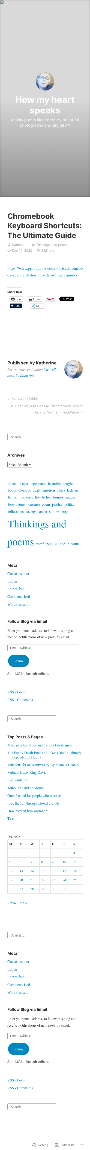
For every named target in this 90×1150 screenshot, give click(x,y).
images (70, 497)
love (11, 504)
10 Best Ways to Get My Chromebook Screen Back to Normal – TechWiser (45, 409)
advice (12, 483)
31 (64, 889)
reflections (16, 511)
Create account (18, 573)
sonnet (42, 511)
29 (42, 889)
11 (75, 862)
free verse (26, 497)
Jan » (23, 902)
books (12, 490)
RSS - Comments (20, 699)
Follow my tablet (22, 399)
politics (69, 504)
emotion (48, 490)
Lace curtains (17, 779)
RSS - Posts (16, 691)
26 (10, 889)
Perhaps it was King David (27, 772)
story (64, 511)
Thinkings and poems (52, 245)
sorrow (54, 511)
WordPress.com (18, 604)
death (37, 490)
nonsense (33, 504)
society (31, 511)
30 (53, 889)
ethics (61, 490)
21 (32, 880)
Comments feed (18, 596)
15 (42, 871)
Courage (24, 490)
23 (53, 880)
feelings (72, 490)
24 (64, 880)
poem (46, 504)
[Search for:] (31, 436)
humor (58, 497)
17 (64, 871)
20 (21, 880)
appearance (38, 483)
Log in (12, 581)
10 (64, 862)
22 (42, 880)
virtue (75, 543)
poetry (57, 504)
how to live (43, 497)
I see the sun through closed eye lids (33, 803)
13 (21, 871)
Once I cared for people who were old (35, 795)
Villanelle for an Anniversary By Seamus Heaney (43, 764)
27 (21, 889)
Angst (23, 483)
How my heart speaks (45, 105)
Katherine (19, 245)
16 (53, 871)
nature (20, 504)
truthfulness (44, 543)
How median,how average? (27, 810)
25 (75, 880)
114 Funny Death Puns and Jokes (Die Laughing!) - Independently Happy (44, 754)
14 (32, 871)
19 (10, 880)
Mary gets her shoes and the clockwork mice (39, 745)
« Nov (11, 902)
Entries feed (15, 588)
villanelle (61, 543)
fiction (13, 497)
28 (32, 889)
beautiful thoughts (61, 483)
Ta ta (11, 818)
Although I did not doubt (25, 787)
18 (75, 871)
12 (10, 871)
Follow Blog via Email (27, 621)
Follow (18, 660)
